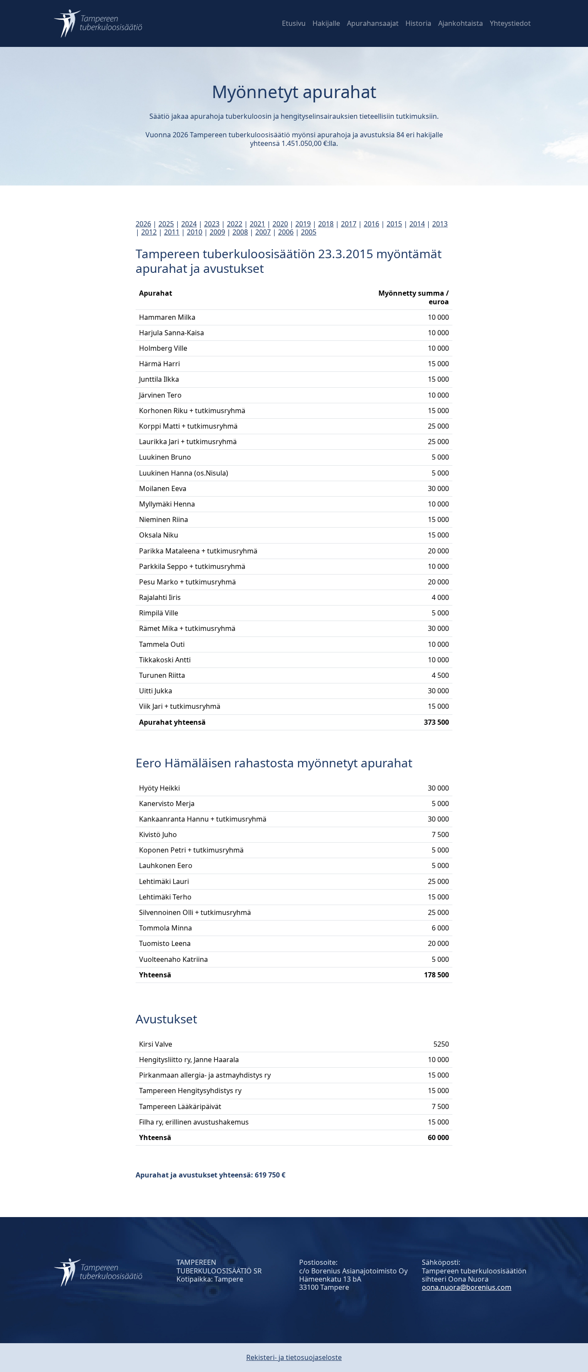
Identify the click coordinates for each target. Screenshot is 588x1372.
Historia (418, 23)
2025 (166, 224)
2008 (240, 232)
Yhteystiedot (510, 23)
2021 (257, 224)
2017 (348, 224)
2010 (194, 232)
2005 (308, 232)
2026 (143, 224)
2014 (417, 224)
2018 (326, 224)
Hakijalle (326, 23)
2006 (286, 232)
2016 (371, 224)
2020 (280, 224)
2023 (212, 224)
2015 (394, 224)
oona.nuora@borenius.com (466, 1287)
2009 (217, 232)
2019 (303, 224)
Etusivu (294, 23)
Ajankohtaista (460, 23)
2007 (263, 232)
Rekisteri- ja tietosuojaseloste (294, 1357)
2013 (440, 224)
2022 (234, 224)
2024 (189, 224)
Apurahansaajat (373, 23)
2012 (149, 232)
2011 (171, 232)
